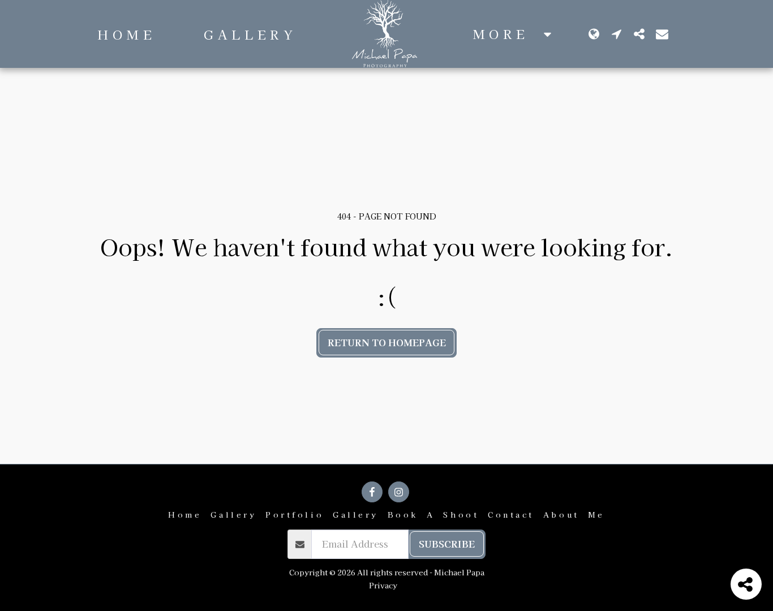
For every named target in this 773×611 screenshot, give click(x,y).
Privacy (383, 585)
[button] (617, 33)
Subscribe (447, 543)
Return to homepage (387, 342)
